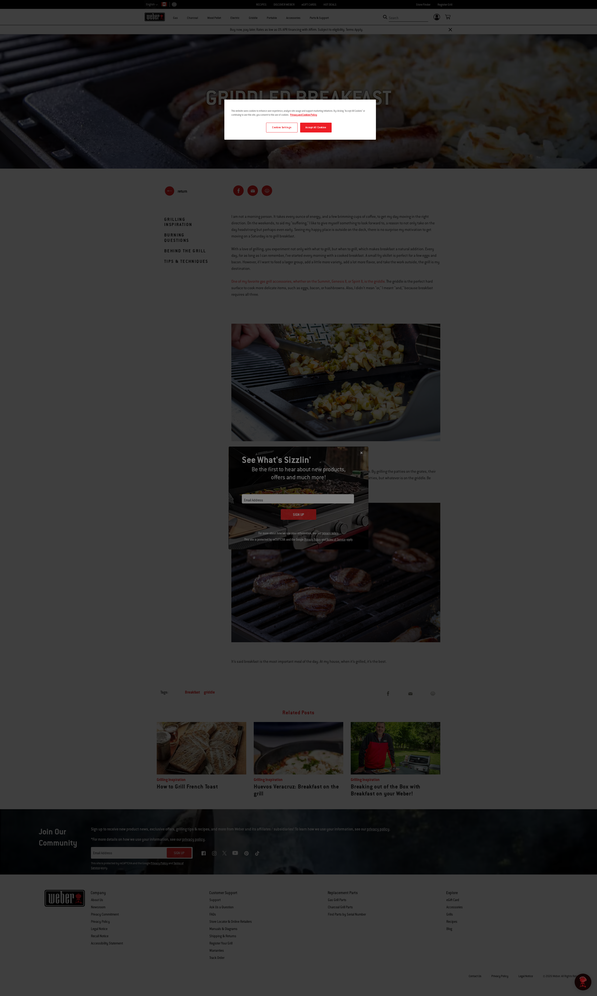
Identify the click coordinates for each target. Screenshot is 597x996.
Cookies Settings (281, 127)
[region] (300, 120)
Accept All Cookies (315, 127)
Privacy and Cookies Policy (303, 114)
